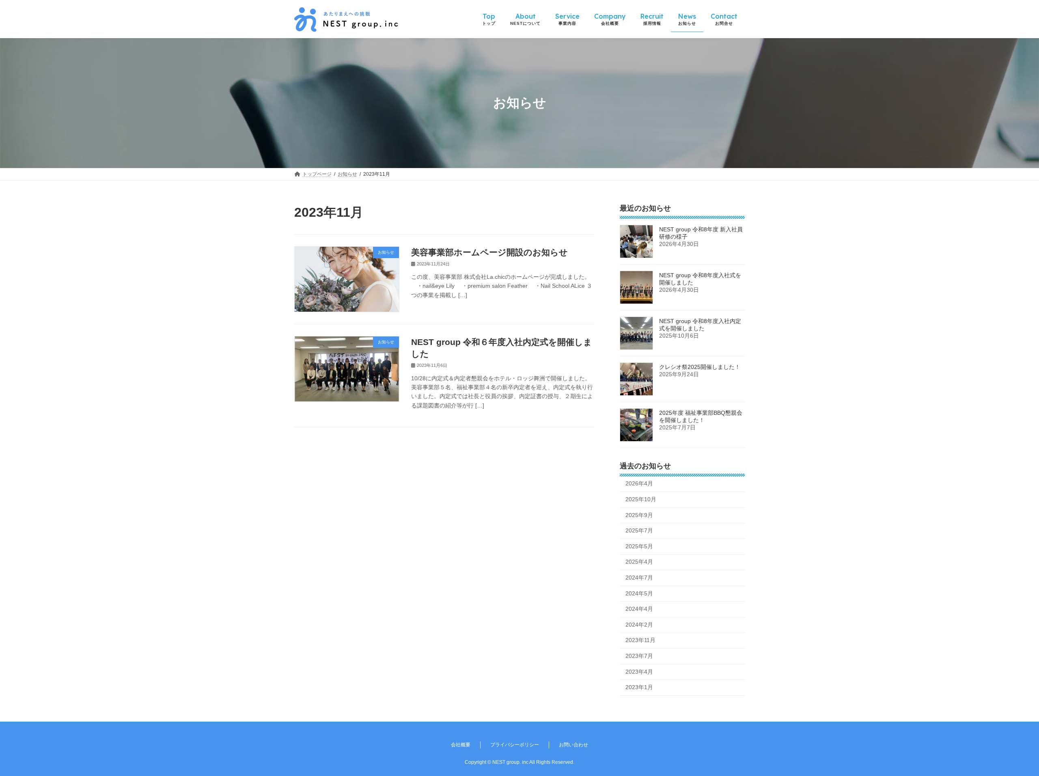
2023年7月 (639, 656)
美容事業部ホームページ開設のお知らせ (489, 252)
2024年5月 (639, 593)
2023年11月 (640, 640)
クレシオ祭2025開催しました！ (699, 366)
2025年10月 (640, 499)
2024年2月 (639, 624)
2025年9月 (639, 514)
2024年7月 (639, 577)
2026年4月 (639, 483)
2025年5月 (639, 546)
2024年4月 (639, 609)
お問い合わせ (573, 745)
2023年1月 (639, 687)
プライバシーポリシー (514, 745)
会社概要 (460, 745)
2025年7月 (639, 530)
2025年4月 (639, 561)
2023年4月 (639, 671)
